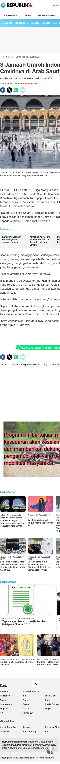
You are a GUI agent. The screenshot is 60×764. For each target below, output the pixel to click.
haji (45, 364)
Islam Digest (51, 695)
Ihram (10, 57)
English (48, 708)
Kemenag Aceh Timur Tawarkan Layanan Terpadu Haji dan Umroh (40, 240)
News (28, 15)
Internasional (6, 704)
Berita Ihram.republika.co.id (29, 57)
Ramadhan (28, 713)
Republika (7, 22)
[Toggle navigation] (3, 5)
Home (3, 57)
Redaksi (27, 727)
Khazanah (5, 695)
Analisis (26, 700)
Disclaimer (5, 731)
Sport (47, 700)
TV (1, 713)
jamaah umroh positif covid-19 (25, 364)
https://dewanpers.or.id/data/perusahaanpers (25, 748)
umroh (4, 364)
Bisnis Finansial (52, 704)
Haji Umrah (10, 15)
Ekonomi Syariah (31, 691)
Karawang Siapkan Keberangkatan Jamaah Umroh (11, 239)
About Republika (8, 727)
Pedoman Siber (52, 727)
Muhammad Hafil (28, 83)
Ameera (4, 691)
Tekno (26, 704)
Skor (47, 691)
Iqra (24, 695)
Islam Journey (47, 15)
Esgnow (4, 708)
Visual (26, 708)
